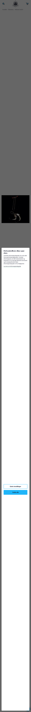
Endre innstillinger (15, 486)
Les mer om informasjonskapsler (12, 266)
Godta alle (15, 492)
